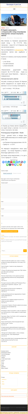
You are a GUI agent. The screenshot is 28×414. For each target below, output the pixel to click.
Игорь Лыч (4, 38)
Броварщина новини (6, 352)
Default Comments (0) (7, 173)
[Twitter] (6, 162)
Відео (2, 365)
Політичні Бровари (5, 354)
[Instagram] (12, 165)
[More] (20, 165)
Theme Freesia (18, 407)
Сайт (2, 215)
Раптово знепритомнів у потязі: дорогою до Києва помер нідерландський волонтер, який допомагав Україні (12, 277)
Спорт (2, 363)
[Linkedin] (8, 162)
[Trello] (19, 162)
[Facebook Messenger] (16, 162)
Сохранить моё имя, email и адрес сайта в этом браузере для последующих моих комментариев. (12, 227)
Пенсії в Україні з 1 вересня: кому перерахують (12, 266)
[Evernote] (18, 165)
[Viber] (22, 162)
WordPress (23, 407)
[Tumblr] (10, 165)
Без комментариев (18, 38)
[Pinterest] (11, 162)
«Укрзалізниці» (19, 50)
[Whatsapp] (14, 162)
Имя (2, 201)
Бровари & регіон (5, 407)
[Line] (7, 165)
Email (2, 208)
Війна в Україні (4, 368)
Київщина (3, 355)
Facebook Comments (17, 173)
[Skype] (24, 162)
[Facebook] (3, 162)
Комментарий (4, 182)
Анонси (3, 360)
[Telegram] (15, 165)
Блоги (2, 362)
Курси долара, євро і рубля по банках (8, 396)
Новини (3, 27)
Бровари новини (5, 351)
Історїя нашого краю (5, 358)
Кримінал (3, 366)
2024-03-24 (10, 38)
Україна (7, 27)
